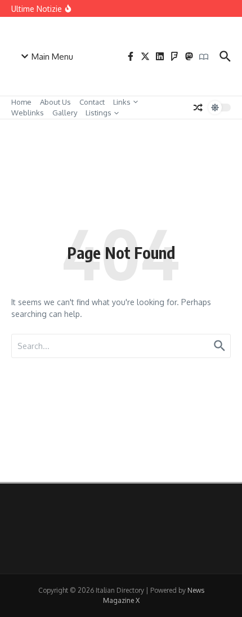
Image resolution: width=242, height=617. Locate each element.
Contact (92, 101)
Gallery (64, 112)
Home (21, 101)
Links (122, 101)
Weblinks (27, 112)
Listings (98, 112)
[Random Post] (198, 107)
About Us (55, 101)
